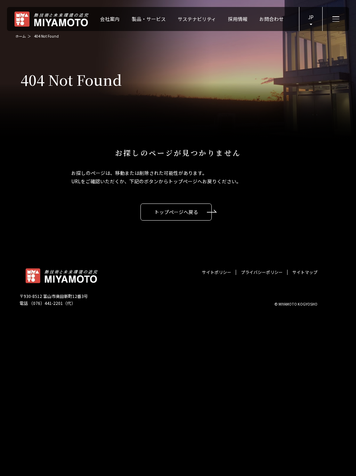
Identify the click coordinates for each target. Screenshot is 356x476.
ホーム (20, 36)
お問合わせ (271, 18)
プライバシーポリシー (262, 272)
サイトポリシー (216, 272)
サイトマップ (304, 272)
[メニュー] (336, 19)
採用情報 (238, 18)
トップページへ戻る (176, 211)
